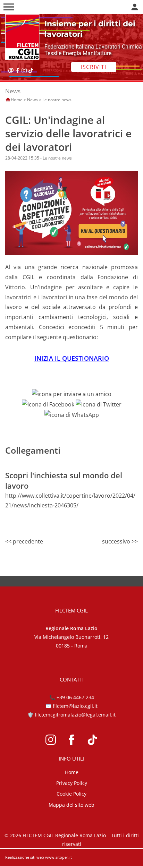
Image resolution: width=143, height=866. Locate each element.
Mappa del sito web (71, 804)
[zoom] (71, 212)
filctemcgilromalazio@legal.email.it (75, 714)
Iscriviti (93, 67)
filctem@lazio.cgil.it (75, 706)
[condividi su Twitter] (98, 404)
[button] (9, 7)
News (32, 100)
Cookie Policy (71, 793)
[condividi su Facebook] (48, 404)
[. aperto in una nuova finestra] (50, 739)
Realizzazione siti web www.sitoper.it (38, 857)
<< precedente (24, 541)
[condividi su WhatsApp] (71, 414)
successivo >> (120, 541)
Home (17, 100)
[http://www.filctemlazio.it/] (21, 36)
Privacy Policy (71, 783)
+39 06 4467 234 (75, 697)
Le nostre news (57, 100)
